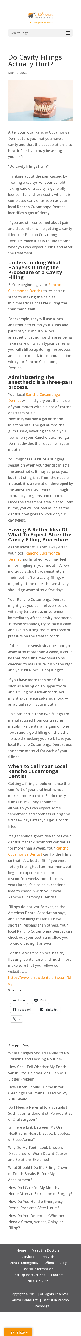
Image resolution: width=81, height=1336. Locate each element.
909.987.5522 (38, 1281)
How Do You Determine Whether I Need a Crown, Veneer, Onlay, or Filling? (37, 1221)
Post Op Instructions (29, 1275)
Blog (63, 1263)
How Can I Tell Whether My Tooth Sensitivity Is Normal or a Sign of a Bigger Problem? (37, 1072)
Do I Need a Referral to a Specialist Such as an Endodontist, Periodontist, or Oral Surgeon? (40, 1113)
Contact (57, 1275)
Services (28, 1257)
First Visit (47, 1257)
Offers (49, 1263)
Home (21, 1250)
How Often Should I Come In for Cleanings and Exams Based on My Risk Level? (37, 1093)
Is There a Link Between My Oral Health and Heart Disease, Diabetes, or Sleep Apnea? (39, 1133)
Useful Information (38, 1269)
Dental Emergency (24, 1263)
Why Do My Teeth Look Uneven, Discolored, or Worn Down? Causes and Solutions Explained (38, 1153)
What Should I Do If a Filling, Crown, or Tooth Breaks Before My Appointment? (38, 1173)
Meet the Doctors (45, 1250)
